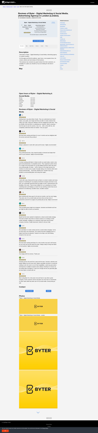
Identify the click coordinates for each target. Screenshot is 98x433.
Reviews (4, 6)
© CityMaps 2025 (6, 422)
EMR (61, 37)
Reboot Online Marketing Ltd (66, 30)
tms (61, 67)
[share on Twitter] (49, 10)
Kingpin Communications (65, 35)
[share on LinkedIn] (51, 10)
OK (5, 430)
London (15, 6)
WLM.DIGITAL (63, 24)
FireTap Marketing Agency (65, 42)
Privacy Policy (49, 424)
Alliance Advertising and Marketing (67, 54)
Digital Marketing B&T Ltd (65, 50)
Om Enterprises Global (64, 61)
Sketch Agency (63, 31)
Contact (92, 2)
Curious (61, 65)
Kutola (61, 68)
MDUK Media (63, 40)
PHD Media (62, 22)
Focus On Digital (63, 63)
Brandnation (62, 26)
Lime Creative (63, 58)
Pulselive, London (63, 28)
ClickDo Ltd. (62, 39)
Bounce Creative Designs (65, 59)
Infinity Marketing (63, 52)
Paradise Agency (63, 33)
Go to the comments (38, 40)
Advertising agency (9, 6)
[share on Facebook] (47, 10)
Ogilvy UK (62, 56)
